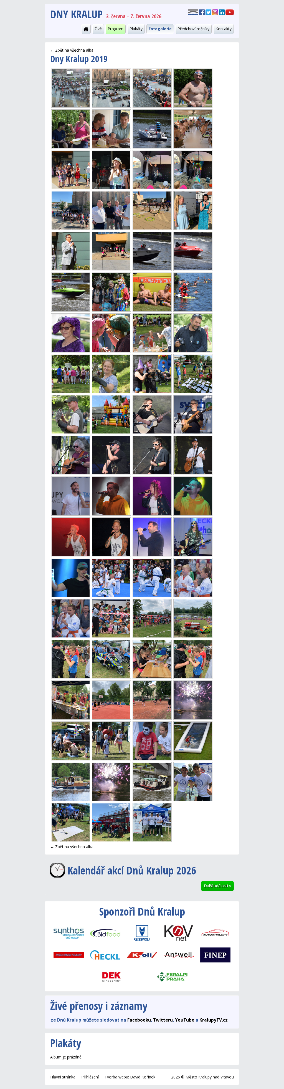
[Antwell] (178, 955)
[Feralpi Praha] (172, 976)
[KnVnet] (178, 933)
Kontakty (223, 28)
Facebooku (139, 1020)
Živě (98, 28)
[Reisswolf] (142, 933)
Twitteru (163, 1020)
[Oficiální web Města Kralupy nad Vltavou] (193, 12)
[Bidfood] (105, 933)
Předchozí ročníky (193, 28)
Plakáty (136, 28)
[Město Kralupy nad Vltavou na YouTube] (229, 12)
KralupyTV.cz (213, 1020)
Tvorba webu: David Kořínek (130, 1077)
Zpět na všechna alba (74, 50)
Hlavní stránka (62, 1077)
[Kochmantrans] (68, 955)
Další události (217, 885)
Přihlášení (90, 1077)
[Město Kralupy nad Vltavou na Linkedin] (222, 12)
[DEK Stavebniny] (111, 976)
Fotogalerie (160, 28)
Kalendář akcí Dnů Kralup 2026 (132, 870)
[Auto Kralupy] (215, 933)
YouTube (184, 1020)
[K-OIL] (142, 955)
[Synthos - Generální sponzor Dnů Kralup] (68, 933)
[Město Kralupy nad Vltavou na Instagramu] (215, 12)
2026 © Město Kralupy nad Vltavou (202, 1077)
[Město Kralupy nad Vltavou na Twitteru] (208, 12)
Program (115, 28)
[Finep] (215, 955)
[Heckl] (105, 955)
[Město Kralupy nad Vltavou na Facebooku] (202, 12)
